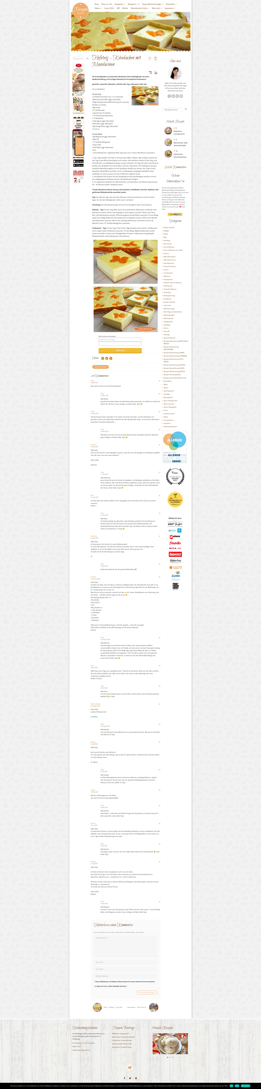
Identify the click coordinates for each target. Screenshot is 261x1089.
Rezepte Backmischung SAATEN (174, 368)
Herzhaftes (167, 292)
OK (231, 1086)
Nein (237, 1086)
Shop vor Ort (106, 4)
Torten (166, 410)
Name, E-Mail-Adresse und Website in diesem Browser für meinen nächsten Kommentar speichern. (125, 982)
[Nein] (258, 1086)
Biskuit (166, 234)
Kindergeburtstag (169, 296)
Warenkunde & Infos (139, 8)
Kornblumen (167, 299)
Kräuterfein (170, 4)
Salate (166, 384)
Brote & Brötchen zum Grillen (173, 250)
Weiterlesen (245, 1086)
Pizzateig (166, 335)
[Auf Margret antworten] (159, 862)
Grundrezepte (168, 273)
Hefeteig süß (168, 286)
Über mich (156, 8)
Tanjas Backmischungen (151, 4)
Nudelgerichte (168, 322)
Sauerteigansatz (169, 391)
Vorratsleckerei (168, 420)
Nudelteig (167, 325)
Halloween (167, 276)
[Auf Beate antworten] (159, 381)
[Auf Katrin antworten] (159, 412)
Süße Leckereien (169, 404)
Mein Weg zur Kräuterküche (173, 312)
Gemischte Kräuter (170, 266)
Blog (165, 237)
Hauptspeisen (168, 279)
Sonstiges (167, 394)
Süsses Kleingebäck (170, 407)
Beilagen (166, 231)
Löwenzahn (167, 305)
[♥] (130, 1067)
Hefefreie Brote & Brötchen (173, 283)
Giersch (166, 270)
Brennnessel (168, 244)
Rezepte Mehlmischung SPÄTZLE (174, 371)
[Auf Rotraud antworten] (159, 577)
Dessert (166, 253)
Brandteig (167, 240)
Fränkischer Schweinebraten (122, 1040)
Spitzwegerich (168, 397)
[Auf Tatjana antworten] (159, 742)
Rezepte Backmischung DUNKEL (174, 353)
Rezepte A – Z (133, 4)
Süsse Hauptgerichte (170, 401)
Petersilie (167, 331)
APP (118, 8)
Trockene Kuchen (169, 414)
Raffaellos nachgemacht (120, 1034)
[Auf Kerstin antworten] (159, 823)
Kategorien (119, 4)
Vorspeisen (167, 423)
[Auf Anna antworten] (159, 666)
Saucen (166, 388)
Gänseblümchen (169, 263)
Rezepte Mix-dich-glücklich (172, 375)
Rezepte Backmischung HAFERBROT (175, 356)
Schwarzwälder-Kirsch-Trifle (122, 1044)
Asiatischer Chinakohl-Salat (121, 1047)
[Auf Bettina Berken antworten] (159, 704)
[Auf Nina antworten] (159, 495)
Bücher (125, 8)
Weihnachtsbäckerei (170, 427)
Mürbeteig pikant (169, 315)
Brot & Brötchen (169, 247)
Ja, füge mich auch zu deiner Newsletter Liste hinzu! (111, 986)
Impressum (169, 8)
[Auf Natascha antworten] (159, 445)
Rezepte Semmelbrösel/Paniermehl (175, 378)
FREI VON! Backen (170, 257)
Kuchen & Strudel (100, 367)
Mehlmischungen (169, 309)
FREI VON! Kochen (170, 260)
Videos (97, 8)
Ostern (166, 328)
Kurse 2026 (109, 8)
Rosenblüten (168, 381)
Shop (97, 4)
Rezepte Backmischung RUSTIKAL (174, 365)
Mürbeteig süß (168, 318)
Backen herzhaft (169, 227)
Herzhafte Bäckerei (170, 289)
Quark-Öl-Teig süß (169, 338)
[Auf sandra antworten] (159, 790)
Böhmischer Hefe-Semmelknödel (123, 1037)
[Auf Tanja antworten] (159, 394)
